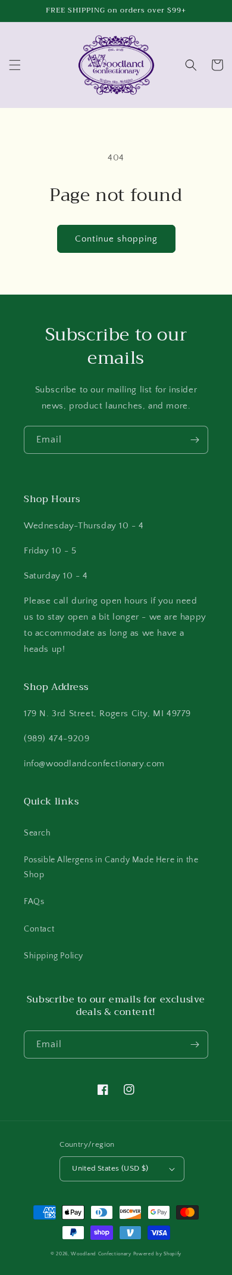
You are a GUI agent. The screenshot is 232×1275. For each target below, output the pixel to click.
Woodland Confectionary (101, 1254)
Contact (39, 929)
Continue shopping (116, 239)
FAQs (34, 901)
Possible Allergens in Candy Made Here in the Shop (111, 867)
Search (37, 833)
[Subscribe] (194, 440)
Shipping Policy (53, 956)
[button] (15, 65)
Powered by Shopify (157, 1254)
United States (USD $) (110, 1168)
